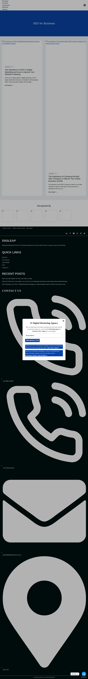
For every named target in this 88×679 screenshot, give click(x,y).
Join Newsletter (32, 340)
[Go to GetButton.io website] (84, 677)
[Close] (63, 321)
